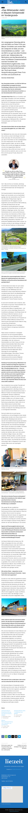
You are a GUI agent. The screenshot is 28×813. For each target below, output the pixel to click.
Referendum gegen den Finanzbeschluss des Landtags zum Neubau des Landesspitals (6, 747)
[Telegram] (19, 736)
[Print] (16, 736)
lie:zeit (6, 5)
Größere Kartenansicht (5, 803)
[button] (2, 2)
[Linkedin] (9, 736)
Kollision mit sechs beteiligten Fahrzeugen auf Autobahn (20, 747)
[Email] (12, 736)
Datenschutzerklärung (14, 811)
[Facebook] (2, 736)
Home (2, 5)
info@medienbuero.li (17, 769)
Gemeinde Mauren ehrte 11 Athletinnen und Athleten (19, 712)
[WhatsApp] (6, 736)
